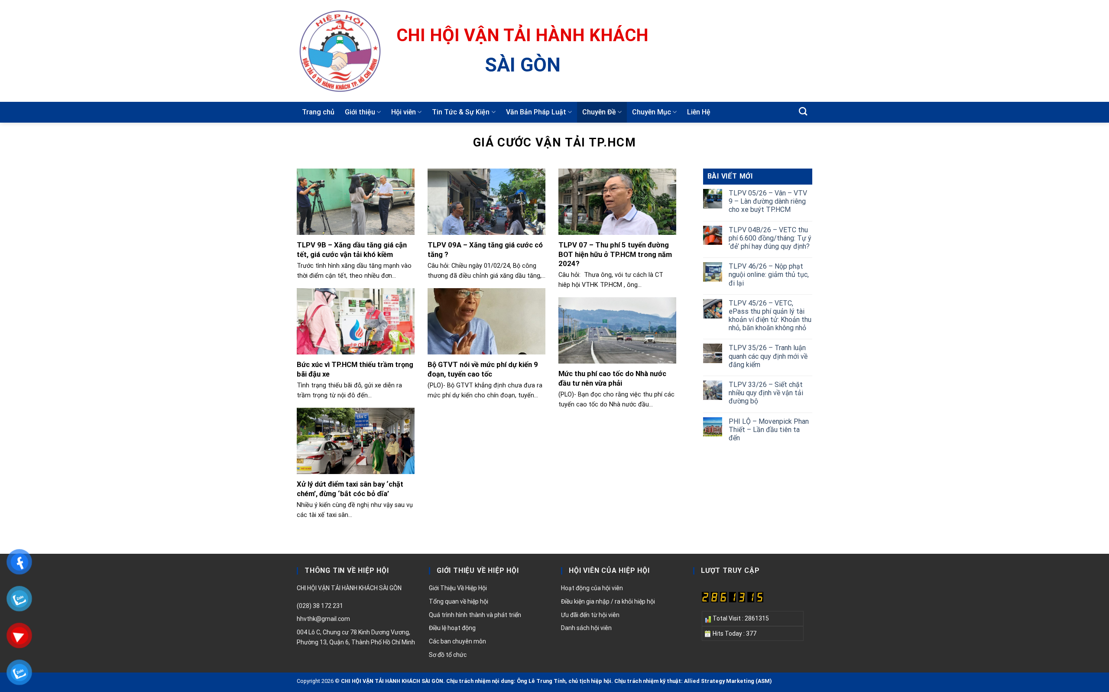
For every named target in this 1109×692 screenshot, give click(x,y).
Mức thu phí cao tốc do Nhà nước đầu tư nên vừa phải (612, 378)
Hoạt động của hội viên (592, 588)
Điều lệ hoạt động (452, 627)
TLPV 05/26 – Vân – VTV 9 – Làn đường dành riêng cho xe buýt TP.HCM (768, 201)
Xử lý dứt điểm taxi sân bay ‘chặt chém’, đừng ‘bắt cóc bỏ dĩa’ (350, 489)
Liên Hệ (698, 112)
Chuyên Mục (651, 112)
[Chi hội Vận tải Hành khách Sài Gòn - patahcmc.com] (340, 51)
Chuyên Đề (599, 112)
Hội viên (403, 112)
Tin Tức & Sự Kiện (461, 112)
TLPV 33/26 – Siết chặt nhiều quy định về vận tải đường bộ (766, 392)
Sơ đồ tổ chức (448, 654)
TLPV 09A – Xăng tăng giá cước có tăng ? (485, 250)
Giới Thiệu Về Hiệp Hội (458, 588)
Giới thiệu (360, 112)
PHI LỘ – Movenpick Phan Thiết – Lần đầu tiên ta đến (769, 429)
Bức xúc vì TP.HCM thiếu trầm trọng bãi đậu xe (355, 369)
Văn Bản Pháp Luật (536, 112)
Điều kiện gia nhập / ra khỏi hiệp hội (608, 601)
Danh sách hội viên (586, 627)
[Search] (803, 111)
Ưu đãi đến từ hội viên (590, 614)
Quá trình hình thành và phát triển (475, 614)
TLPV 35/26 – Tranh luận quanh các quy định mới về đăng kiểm (768, 356)
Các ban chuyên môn (457, 641)
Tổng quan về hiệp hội (458, 601)
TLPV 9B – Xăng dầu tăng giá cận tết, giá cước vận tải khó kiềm (352, 250)
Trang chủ (318, 112)
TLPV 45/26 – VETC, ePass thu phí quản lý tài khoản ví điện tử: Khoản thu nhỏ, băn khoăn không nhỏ (770, 315)
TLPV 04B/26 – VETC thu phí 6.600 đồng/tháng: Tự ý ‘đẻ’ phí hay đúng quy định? (770, 238)
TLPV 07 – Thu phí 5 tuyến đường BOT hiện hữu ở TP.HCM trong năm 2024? (615, 254)
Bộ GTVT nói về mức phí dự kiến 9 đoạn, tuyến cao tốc (483, 369)
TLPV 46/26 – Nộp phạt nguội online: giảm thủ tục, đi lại (769, 274)
